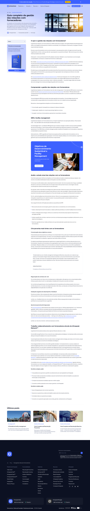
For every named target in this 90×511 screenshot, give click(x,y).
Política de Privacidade (18, 508)
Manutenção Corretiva (27, 472)
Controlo (24, 476)
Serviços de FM (41, 472)
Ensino (39, 493)
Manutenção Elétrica (42, 483)
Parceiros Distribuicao (74, 479)
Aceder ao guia (39, 165)
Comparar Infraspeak (58, 486)
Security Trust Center (58, 481)
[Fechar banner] (81, 2)
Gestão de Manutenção (17, 12)
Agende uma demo (76, 6)
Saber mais (68, 1)
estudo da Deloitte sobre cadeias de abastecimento (45, 76)
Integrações (10, 481)
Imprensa (71, 474)
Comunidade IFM (57, 476)
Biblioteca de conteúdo (58, 472)
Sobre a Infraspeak (73, 469)
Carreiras (71, 472)
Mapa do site (72, 483)
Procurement (25, 481)
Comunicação (25, 479)
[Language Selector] (82, 6)
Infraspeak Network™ (12, 476)
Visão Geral (9, 469)
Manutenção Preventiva (27, 469)
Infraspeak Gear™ (11, 474)
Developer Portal (57, 483)
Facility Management (42, 469)
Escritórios (40, 488)
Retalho (39, 486)
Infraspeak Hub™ (11, 472)
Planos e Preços (10, 483)
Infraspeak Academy (58, 479)
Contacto (71, 481)
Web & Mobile (10, 479)
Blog (10, 12)
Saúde (39, 490)
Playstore (29, 502)
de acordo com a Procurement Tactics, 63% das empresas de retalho (53, 61)
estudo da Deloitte (37, 307)
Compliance (25, 483)
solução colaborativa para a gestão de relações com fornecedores (56, 362)
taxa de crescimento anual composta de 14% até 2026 (50, 91)
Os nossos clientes (57, 469)
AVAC (39, 479)
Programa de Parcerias (74, 476)
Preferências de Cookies (28, 508)
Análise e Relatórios (26, 474)
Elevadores (40, 481)
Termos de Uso (73, 455)
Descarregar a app (19, 502)
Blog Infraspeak (56, 474)
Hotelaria (40, 476)
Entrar (69, 6)
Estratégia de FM (11, 424)
